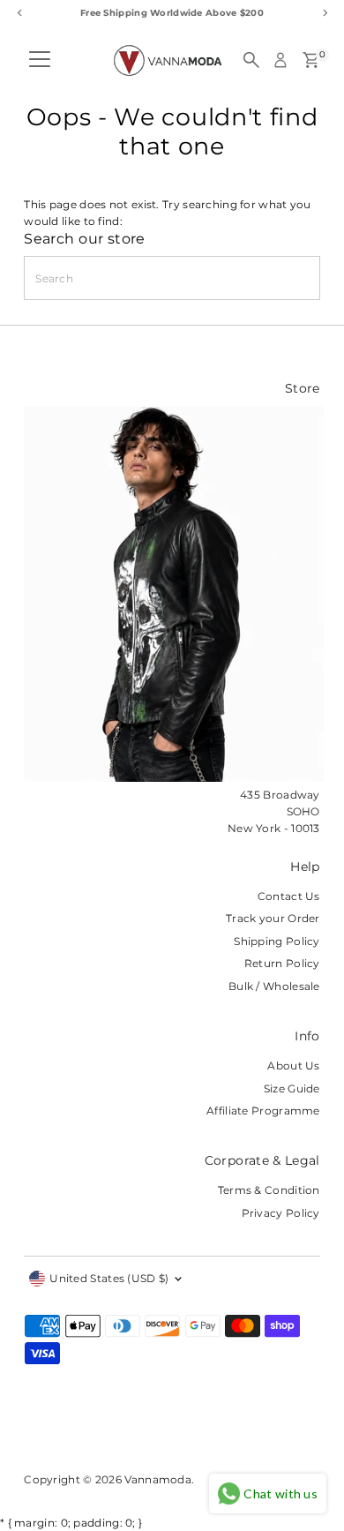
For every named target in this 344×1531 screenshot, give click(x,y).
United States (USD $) (108, 1278)
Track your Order (273, 918)
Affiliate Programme (263, 1110)
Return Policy (282, 963)
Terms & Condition (269, 1190)
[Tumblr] (97, 1431)
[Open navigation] (40, 60)
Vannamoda (157, 1479)
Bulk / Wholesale (274, 986)
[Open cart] (311, 60)
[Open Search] (251, 60)
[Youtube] (148, 1431)
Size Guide (292, 1088)
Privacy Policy (281, 1213)
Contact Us (289, 896)
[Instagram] (53, 1431)
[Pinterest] (76, 1431)
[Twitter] (119, 1431)
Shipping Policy (276, 941)
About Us (293, 1065)
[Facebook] (32, 1431)
